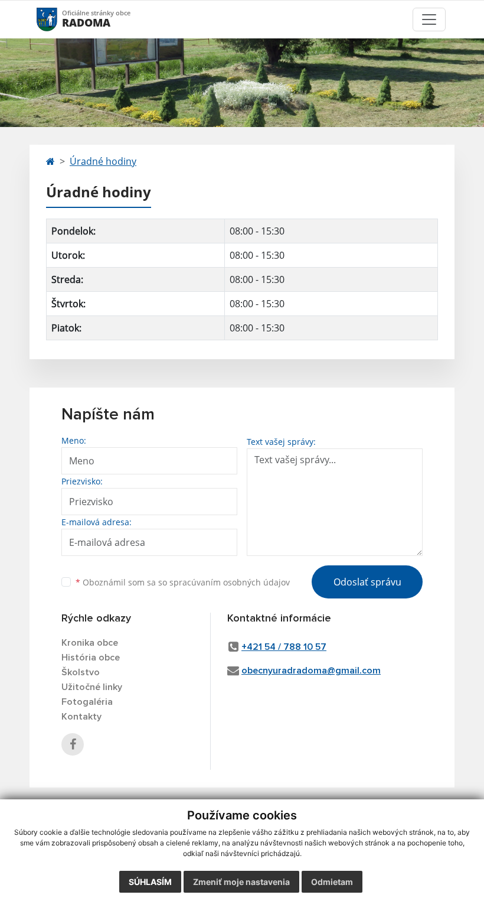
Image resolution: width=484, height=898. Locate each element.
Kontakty (81, 716)
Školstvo (80, 672)
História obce (90, 657)
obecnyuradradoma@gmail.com (311, 670)
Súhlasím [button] (150, 882)
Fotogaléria (87, 702)
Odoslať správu (367, 581)
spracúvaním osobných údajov (229, 582)
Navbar (58, 19)
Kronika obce (89, 643)
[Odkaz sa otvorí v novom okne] (72, 744)
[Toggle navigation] (429, 19)
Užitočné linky (91, 687)
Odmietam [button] (332, 882)
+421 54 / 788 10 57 (283, 647)
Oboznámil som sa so (183, 582)
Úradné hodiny (103, 161)
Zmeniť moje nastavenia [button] (241, 882)
